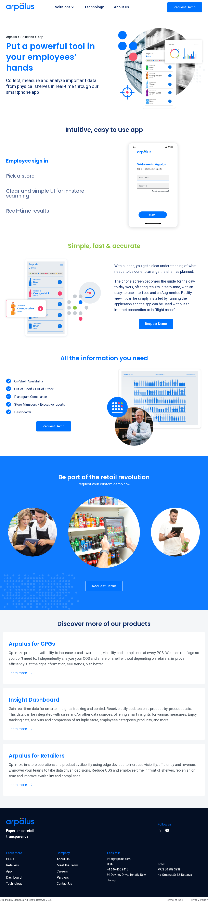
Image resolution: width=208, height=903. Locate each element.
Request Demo (185, 7)
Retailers (12, 865)
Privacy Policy (199, 900)
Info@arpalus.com (119, 858)
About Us (121, 7)
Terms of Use (174, 900)
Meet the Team (67, 865)
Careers (62, 871)
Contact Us (64, 884)
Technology (94, 7)
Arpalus (11, 37)
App (9, 871)
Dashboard (14, 877)
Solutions (62, 7)
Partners (63, 877)
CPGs (10, 859)
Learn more (18, 673)
